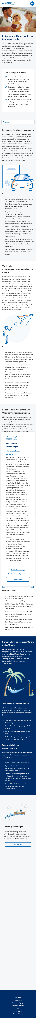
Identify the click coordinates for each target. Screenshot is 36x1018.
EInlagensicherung (18, 1014)
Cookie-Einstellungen (18, 570)
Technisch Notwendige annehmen (18, 574)
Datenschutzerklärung (12, 451)
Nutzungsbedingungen (18, 1003)
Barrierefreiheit (18, 1011)
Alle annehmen (18, 579)
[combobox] (18, 122)
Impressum (18, 997)
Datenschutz (18, 1000)
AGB (18, 1008)
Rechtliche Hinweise (18, 1005)
